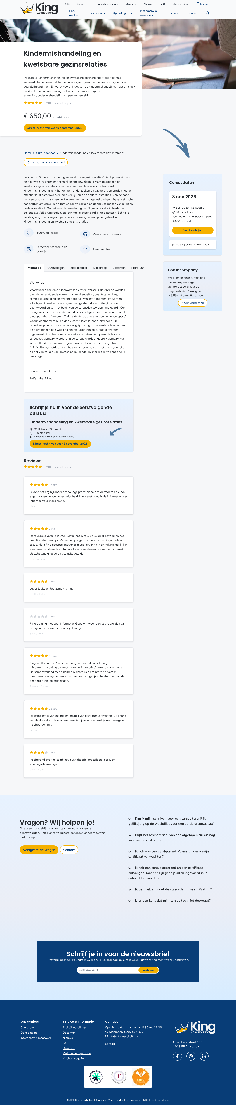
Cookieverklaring (159, 1100)
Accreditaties (79, 268)
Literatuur (137, 268)
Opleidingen (121, 13)
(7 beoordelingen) (61, 103)
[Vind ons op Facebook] (177, 1056)
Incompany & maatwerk (148, 13)
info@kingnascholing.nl (124, 1036)
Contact (193, 13)
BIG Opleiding (180, 4)
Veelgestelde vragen (39, 850)
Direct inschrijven (193, 230)
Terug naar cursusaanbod (48, 162)
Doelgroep (100, 268)
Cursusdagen (56, 268)
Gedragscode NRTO (137, 1100)
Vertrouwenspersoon (77, 1053)
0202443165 (133, 1032)
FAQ (162, 4)
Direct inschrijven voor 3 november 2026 (60, 444)
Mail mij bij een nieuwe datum (192, 244)
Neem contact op (192, 303)
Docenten (173, 13)
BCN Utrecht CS (42, 429)
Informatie (34, 268)
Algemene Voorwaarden (110, 1100)
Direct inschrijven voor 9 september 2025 (55, 128)
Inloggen (205, 4)
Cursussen (95, 13)
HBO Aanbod (74, 13)
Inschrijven (149, 970)
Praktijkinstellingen (108, 4)
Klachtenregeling (74, 1059)
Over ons (131, 4)
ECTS (67, 4)
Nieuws (148, 4)
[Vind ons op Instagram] (190, 1056)
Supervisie (83, 4)
